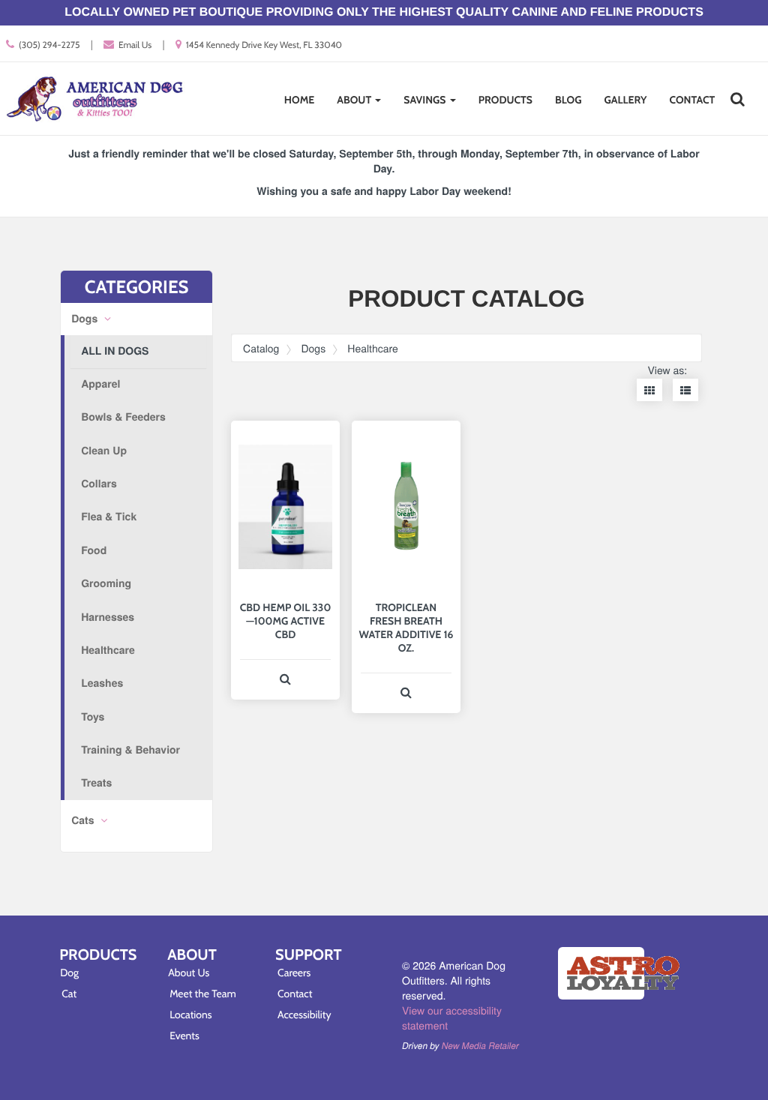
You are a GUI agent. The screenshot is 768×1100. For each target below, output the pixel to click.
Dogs (85, 318)
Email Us (135, 44)
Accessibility (305, 1014)
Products (505, 99)
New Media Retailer (480, 1046)
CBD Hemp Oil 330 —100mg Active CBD (286, 621)
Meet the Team (203, 993)
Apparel (100, 383)
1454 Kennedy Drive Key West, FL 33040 (264, 44)
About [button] (355, 99)
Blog (568, 99)
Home (299, 99)
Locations (191, 1014)
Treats (96, 782)
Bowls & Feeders (123, 416)
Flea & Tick (108, 516)
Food (93, 550)
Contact (693, 99)
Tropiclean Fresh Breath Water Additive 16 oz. (405, 628)
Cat (69, 993)
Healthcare (108, 650)
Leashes (102, 683)
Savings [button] (426, 99)
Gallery (625, 99)
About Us (188, 972)
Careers (294, 972)
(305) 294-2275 (49, 44)
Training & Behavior (130, 749)
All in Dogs (114, 350)
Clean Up (104, 450)
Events (185, 1035)
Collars (99, 483)
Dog (69, 972)
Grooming (106, 583)
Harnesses (107, 617)
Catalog (261, 347)
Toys (92, 716)
